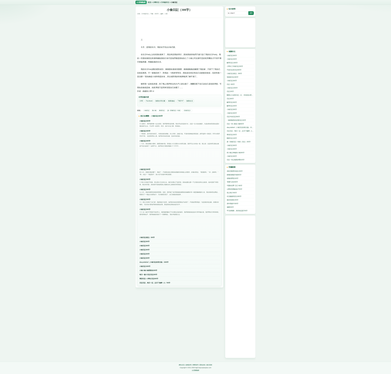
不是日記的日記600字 (234, 70)
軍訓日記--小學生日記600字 (148, 278)
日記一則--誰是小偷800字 (235, 124)
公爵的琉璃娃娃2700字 (234, 189)
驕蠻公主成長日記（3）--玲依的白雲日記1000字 (240, 95)
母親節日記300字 (232, 77)
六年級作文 (165, 2)
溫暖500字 (230, 207)
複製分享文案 (160, 101)
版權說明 (188, 365)
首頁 (149, 2)
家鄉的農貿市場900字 (234, 175)
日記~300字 (231, 84)
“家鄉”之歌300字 (232, 182)
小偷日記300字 (144, 241)
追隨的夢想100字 (232, 178)
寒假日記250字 (232, 134)
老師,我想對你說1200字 (235, 171)
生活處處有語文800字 (234, 196)
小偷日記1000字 (144, 266)
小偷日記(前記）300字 (147, 237)
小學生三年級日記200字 (235, 66)
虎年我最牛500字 (232, 203)
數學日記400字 (232, 102)
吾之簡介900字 (232, 193)
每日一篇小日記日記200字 (148, 274)
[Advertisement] (179, 23)
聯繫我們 (195, 365)
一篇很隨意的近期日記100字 (236, 120)
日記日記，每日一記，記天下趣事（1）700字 (154, 283)
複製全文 (189, 101)
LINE (141, 101)
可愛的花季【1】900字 (234, 185)
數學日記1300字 (232, 63)
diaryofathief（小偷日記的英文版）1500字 (154, 262)
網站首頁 (182, 365)
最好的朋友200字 (232, 200)
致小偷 (154, 110)
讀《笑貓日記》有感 (173, 110)
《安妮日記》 (187, 110)
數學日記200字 (232, 106)
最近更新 (209, 365)
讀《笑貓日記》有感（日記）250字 (239, 142)
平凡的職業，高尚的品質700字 (237, 211)
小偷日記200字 (144, 254)
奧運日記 (162, 110)
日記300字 (230, 98)
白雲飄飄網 (195, 370)
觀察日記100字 (232, 138)
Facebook (149, 101)
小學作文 (156, 2)
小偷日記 (146, 110)
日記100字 (230, 91)
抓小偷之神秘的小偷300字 (235, 152)
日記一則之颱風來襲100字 (235, 160)
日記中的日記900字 (233, 116)
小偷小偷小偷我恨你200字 (148, 270)
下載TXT (180, 101)
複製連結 (171, 101)
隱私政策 (202, 365)
